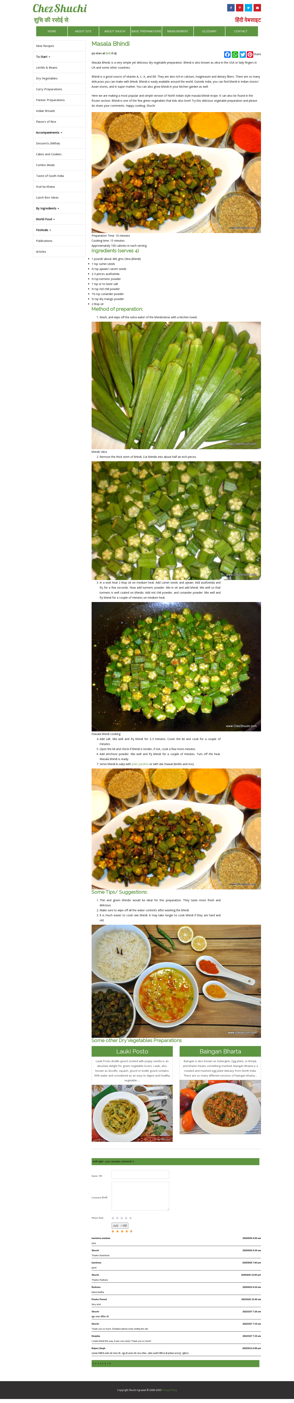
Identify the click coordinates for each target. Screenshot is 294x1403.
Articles (41, 251)
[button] (59, 230)
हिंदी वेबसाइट (248, 19)
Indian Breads (45, 111)
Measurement (177, 31)
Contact (241, 31)
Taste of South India (50, 176)
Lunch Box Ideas (47, 197)
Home (52, 31)
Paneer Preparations (50, 100)
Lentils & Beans (46, 67)
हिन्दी (108, 53)
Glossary (209, 31)
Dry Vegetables (47, 78)
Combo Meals (45, 165)
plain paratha (140, 764)
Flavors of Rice (46, 122)
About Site (83, 31)
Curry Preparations (49, 89)
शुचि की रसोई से (51, 20)
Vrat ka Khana (45, 186)
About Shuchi (114, 31)
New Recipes (45, 46)
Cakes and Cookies (49, 154)
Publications (44, 241)
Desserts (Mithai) (48, 143)
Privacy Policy (169, 1390)
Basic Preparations (146, 31)
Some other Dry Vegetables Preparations (137, 1040)
